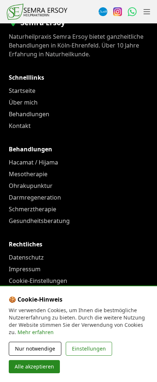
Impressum (25, 269)
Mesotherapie (28, 174)
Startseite (22, 91)
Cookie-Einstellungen (38, 281)
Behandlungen (29, 114)
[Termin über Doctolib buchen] (103, 11)
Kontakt (20, 126)
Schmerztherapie (32, 209)
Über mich (23, 102)
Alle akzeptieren (34, 366)
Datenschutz (26, 257)
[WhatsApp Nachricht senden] (132, 11)
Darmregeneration (35, 197)
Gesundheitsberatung (39, 221)
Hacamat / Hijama (33, 162)
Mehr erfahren (36, 332)
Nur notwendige (35, 348)
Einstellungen (89, 348)
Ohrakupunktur (31, 186)
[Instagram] (117, 11)
